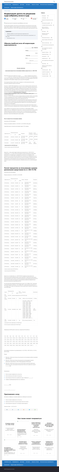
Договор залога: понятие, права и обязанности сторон (23, 442)
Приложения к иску (11, 38)
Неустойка (44, 63)
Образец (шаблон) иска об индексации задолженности (18, 33)
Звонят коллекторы (45, 42)
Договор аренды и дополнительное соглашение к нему (21, 430)
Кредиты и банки (35, 4)
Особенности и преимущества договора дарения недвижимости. (49, 443)
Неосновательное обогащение (48, 60)
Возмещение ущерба (46, 23)
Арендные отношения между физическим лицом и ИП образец (49, 425)
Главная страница (7, 10)
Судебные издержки (46, 71)
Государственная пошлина (47, 25)
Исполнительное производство (47, 4)
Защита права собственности (17, 7)
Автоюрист (28, 4)
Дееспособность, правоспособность (45, 28)
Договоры (22, 4)
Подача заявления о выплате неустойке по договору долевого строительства (36, 425)
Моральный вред (45, 54)
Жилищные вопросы (46, 37)
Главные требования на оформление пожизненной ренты (36, 442)
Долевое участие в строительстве (45, 34)
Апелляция (44, 17)
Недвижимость (15, 4)
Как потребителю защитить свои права (47, 49)
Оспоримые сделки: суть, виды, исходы (9, 424)
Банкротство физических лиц (47, 19)
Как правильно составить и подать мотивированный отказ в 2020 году (9, 449)
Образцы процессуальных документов (47, 66)
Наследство (6, 7)
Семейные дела (7, 4)
